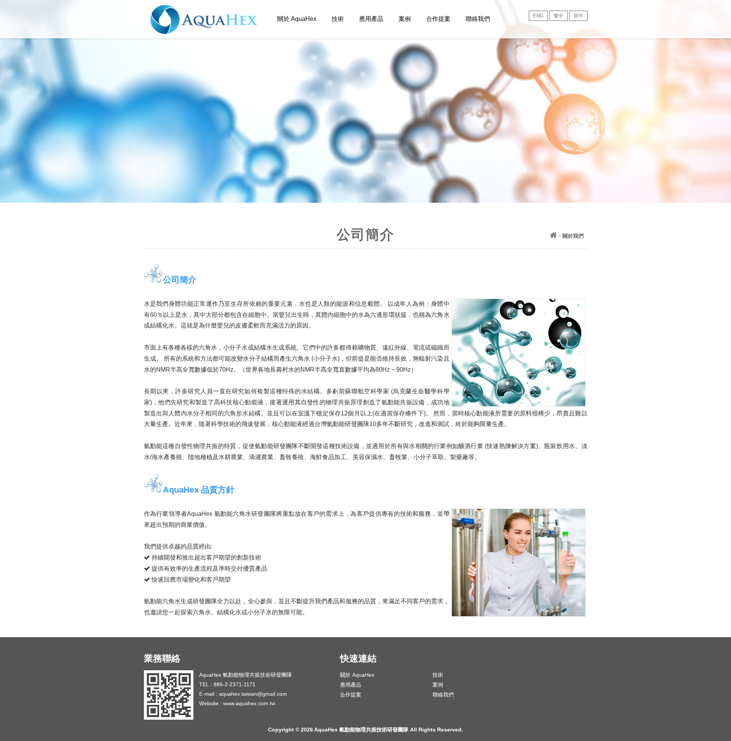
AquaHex (296, 19)
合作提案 (438, 19)
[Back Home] (553, 236)
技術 (338, 19)
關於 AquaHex (357, 675)
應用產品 (371, 19)
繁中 (558, 16)
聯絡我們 (478, 19)
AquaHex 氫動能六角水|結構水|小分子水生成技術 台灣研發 (217, 19)
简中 (578, 16)
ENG (538, 16)
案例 (405, 19)
